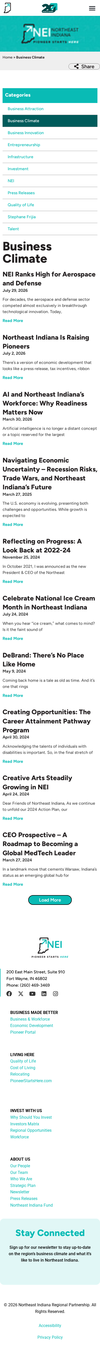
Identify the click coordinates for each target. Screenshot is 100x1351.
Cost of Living (22, 1067)
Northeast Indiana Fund (31, 1205)
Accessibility (50, 1325)
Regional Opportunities (31, 1130)
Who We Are (21, 1178)
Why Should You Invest (31, 1117)
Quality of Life (21, 204)
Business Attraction (26, 108)
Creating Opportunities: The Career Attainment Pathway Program (47, 721)
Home (8, 57)
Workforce (19, 1137)
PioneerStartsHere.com (31, 1080)
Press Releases (21, 192)
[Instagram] (55, 994)
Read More (13, 320)
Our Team (19, 1172)
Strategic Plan (23, 1185)
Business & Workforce (30, 1019)
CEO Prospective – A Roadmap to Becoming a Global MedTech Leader (40, 844)
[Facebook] (9, 994)
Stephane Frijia (22, 216)
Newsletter (19, 1192)
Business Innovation (26, 132)
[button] (92, 8)
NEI (11, 180)
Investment (18, 168)
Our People (20, 1165)
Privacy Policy (50, 1337)
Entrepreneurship (24, 144)
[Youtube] (32, 994)
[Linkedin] (44, 994)
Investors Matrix (24, 1124)
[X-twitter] (21, 994)
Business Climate (23, 120)
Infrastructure (20, 156)
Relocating (19, 1074)
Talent (13, 228)
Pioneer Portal (23, 1032)
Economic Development (31, 1025)
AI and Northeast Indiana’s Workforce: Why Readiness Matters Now (45, 403)
